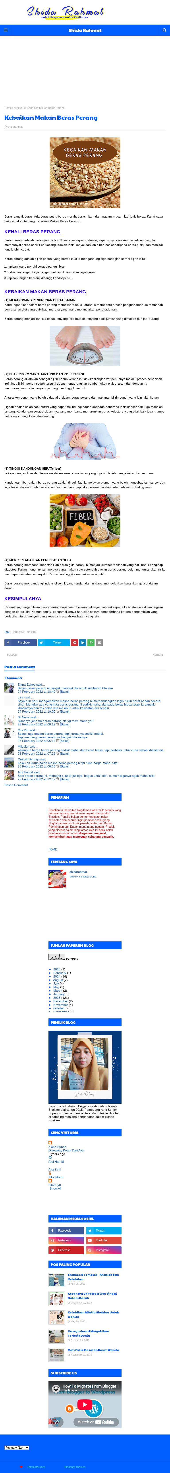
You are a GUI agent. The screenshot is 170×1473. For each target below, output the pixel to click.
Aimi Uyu (54, 1185)
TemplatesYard (36, 1467)
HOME (52, 849)
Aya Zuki (54, 1169)
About (127, 1467)
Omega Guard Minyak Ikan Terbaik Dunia (88, 1333)
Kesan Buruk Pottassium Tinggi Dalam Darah (92, 1296)
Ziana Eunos (26, 684)
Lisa (20, 697)
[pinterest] (66, 1250)
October (59, 1008)
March (58, 990)
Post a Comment (16, 785)
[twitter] (104, 1230)
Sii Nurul (23, 717)
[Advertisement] (85, 67)
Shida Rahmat (85, 30)
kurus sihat (18, 632)
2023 (57, 997)
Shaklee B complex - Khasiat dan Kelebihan (93, 1277)
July (56, 983)
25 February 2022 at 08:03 (37, 766)
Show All (55, 1188)
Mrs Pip (23, 730)
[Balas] (65, 691)
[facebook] (66, 1230)
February (60, 973)
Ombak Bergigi (28, 759)
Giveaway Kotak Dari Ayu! (66, 1150)
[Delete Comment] (58, 691)
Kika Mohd (55, 1177)
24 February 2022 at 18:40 (37, 691)
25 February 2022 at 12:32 (37, 779)
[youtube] (104, 1240)
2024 (57, 976)
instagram (160, 1467)
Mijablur (23, 746)
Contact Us (142, 1467)
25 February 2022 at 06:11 (37, 740)
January (59, 994)
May (56, 987)
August (58, 980)
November (61, 1004)
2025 (57, 969)
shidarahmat (15, 126)
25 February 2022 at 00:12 (37, 724)
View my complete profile (83, 876)
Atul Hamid (25, 772)
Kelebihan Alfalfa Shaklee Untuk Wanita (93, 1314)
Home (8, 108)
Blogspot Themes (74, 1467)
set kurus (19, 108)
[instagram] (66, 1240)
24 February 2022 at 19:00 (37, 711)
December (61, 1001)
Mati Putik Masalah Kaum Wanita (93, 1350)
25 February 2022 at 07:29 (37, 753)
